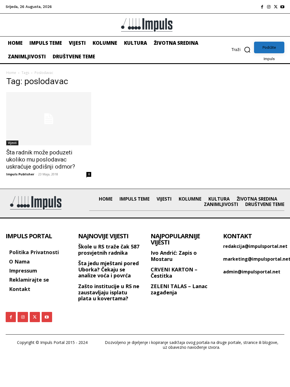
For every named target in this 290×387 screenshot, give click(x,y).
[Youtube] (282, 7)
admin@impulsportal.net (251, 272)
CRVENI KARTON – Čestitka (174, 272)
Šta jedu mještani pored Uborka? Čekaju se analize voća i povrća (108, 269)
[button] (242, 49)
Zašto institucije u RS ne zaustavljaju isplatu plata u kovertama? (108, 292)
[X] (276, 7)
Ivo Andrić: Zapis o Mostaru (174, 255)
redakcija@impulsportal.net (255, 246)
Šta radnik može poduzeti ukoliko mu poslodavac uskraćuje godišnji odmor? (40, 159)
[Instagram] (269, 7)
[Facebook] (262, 7)
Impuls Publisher (20, 174)
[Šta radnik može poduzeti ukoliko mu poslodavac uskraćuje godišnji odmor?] (48, 118)
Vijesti (12, 143)
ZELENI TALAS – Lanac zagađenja (179, 289)
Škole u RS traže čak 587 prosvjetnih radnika (108, 249)
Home (11, 72)
